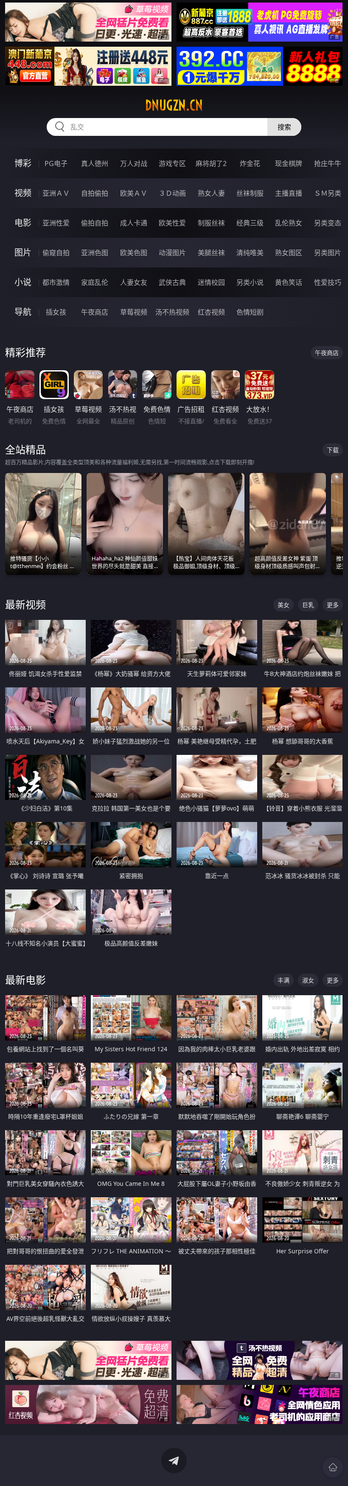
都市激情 (56, 282)
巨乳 (308, 605)
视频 (22, 193)
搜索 (284, 127)
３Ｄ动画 (172, 193)
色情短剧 (250, 312)
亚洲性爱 (56, 223)
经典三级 (250, 223)
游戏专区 (172, 163)
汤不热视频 (172, 312)
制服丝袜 (211, 223)
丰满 (283, 980)
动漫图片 (172, 252)
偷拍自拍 (94, 223)
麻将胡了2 (211, 163)
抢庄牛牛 (327, 163)
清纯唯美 (250, 252)
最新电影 (25, 980)
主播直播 (288, 193)
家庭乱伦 (94, 282)
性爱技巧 (327, 282)
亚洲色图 (94, 252)
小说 (22, 282)
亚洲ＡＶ (56, 193)
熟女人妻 (211, 193)
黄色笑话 (288, 282)
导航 (22, 312)
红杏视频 (211, 312)
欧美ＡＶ (133, 193)
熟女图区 (288, 252)
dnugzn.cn (174, 105)
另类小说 (250, 282)
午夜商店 (94, 312)
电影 (22, 222)
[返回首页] (333, 1467)
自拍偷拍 (94, 193)
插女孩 (56, 312)
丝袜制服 (250, 193)
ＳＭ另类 (327, 193)
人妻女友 (133, 282)
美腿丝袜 (211, 252)
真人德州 (94, 163)
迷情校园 (211, 282)
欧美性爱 (172, 223)
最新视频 (25, 604)
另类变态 (327, 223)
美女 (283, 605)
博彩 (22, 163)
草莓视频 (133, 312)
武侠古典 (172, 282)
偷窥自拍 (56, 252)
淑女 (308, 980)
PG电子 (56, 163)
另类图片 (327, 252)
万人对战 (133, 163)
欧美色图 (133, 252)
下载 (333, 450)
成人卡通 (133, 223)
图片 (22, 252)
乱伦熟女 (288, 223)
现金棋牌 (288, 163)
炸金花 (250, 163)
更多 (333, 605)
